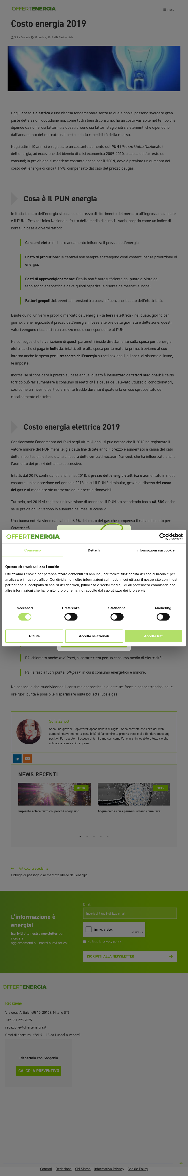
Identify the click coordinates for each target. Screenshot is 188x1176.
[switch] (70, 617)
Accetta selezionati (94, 636)
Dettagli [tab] (94, 550)
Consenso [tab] (32, 550)
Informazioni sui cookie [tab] (155, 550)
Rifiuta (34, 636)
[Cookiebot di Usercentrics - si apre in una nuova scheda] (163, 536)
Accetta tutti (153, 636)
